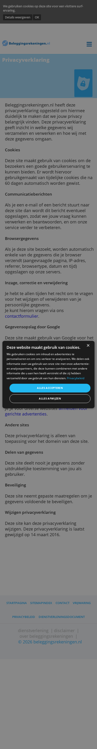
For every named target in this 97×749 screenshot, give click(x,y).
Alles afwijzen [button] (50, 398)
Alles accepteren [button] (50, 388)
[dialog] (48, 374)
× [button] (87, 345)
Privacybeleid (75, 378)
